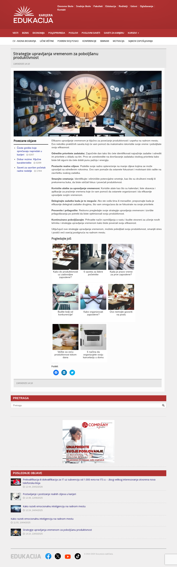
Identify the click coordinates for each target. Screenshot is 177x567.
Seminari (104, 41)
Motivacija (118, 41)
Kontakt (61, 9)
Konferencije (89, 41)
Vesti (15, 32)
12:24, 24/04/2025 (33, 510)
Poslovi (73, 32)
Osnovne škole (65, 6)
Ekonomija (39, 32)
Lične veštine (47, 41)
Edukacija (110, 6)
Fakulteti (98, 6)
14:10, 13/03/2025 (33, 534)
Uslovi (134, 6)
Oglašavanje (146, 6)
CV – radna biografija (24, 41)
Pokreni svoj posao (68, 41)
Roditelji (123, 6)
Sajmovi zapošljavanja (140, 41)
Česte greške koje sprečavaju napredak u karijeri (29, 151)
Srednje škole (83, 6)
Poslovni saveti (91, 32)
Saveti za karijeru (114, 32)
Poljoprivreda (56, 32)
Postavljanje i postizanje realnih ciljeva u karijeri (49, 494)
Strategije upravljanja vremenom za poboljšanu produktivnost (57, 529)
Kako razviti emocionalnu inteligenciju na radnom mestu (54, 506)
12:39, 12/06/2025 (33, 498)
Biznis (25, 32)
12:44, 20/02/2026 (33, 487)
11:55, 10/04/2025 (20, 522)
